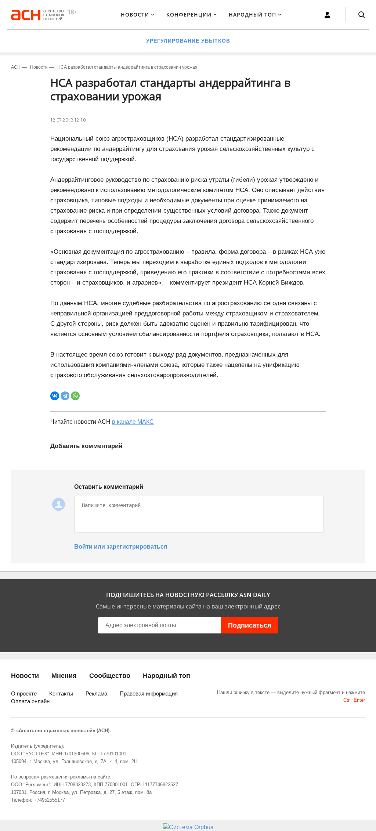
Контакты (61, 693)
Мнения (64, 675)
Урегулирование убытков (188, 41)
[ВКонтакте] (54, 395)
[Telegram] (65, 395)
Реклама (96, 693)
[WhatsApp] (75, 395)
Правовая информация (149, 693)
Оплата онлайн (30, 701)
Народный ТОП (252, 14)
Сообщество (109, 675)
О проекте (24, 693)
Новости (135, 14)
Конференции (189, 14)
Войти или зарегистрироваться (120, 546)
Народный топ (166, 675)
